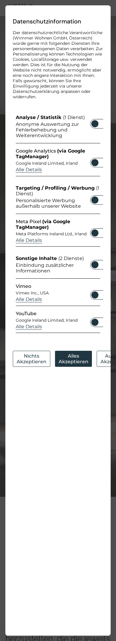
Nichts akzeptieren (31, 358)
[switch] (95, 122)
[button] (94, 123)
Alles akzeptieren (73, 358)
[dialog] (58, 320)
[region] (58, 225)
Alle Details (29, 169)
